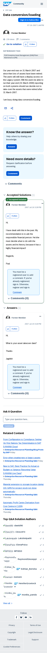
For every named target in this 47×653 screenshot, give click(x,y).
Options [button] (42, 20)
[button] (26, 44)
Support (35, 640)
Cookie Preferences (11, 647)
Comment (26, 118)
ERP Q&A (8, 10)
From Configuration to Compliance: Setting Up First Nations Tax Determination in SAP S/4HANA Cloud (22, 443)
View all (6, 603)
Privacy (12, 625)
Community (18, 4)
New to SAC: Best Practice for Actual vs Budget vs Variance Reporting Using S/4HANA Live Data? (21, 469)
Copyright (12, 632)
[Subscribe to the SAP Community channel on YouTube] (26, 617)
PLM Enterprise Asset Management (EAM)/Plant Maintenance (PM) (21, 56)
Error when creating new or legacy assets (21, 458)
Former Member (18, 33)
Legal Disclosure (35, 632)
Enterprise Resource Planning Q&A (21, 461)
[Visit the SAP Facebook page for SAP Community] (16, 617)
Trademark (11, 640)
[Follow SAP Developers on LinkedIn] (31, 617)
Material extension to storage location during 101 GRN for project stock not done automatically (23, 488)
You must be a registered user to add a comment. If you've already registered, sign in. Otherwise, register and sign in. (23, 280)
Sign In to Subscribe (29, 20)
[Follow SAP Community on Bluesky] (21, 617)
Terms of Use (35, 625)
